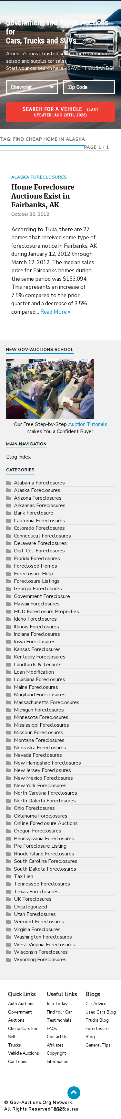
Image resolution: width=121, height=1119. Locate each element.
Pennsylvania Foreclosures (44, 838)
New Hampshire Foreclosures (47, 762)
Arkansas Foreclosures (40, 505)
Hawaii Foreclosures (37, 603)
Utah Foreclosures (35, 914)
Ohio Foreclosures (34, 808)
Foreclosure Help (33, 573)
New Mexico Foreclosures (43, 778)
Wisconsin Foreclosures (41, 952)
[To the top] (73, 1092)
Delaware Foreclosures (40, 543)
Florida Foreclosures (37, 558)
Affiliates (55, 1045)
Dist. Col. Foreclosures (39, 550)
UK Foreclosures (33, 899)
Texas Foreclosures (36, 891)
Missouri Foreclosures (38, 732)
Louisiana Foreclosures (39, 679)
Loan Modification (34, 672)
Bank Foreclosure (33, 512)
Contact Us (57, 1037)
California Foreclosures (39, 520)
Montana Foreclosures (39, 740)
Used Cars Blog (101, 1012)
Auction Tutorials (87, 424)
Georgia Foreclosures (38, 588)
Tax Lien (23, 876)
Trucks (14, 1045)
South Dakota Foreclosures (45, 869)
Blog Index (18, 457)
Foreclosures (64, 1109)
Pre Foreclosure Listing (40, 846)
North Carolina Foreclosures (45, 793)
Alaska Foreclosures (39, 177)
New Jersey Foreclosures (42, 770)
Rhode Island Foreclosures (44, 853)
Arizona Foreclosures (38, 498)
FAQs (52, 1029)
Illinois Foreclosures (36, 626)
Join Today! (57, 1004)
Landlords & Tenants (38, 664)
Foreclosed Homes (35, 566)
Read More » (55, 312)
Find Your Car (59, 1012)
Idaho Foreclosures (35, 619)
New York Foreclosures (40, 785)
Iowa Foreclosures (34, 641)
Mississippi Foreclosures (41, 725)
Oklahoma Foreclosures (40, 816)
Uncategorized (30, 906)
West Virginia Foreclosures (44, 944)
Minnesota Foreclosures (41, 717)
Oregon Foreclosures (37, 830)
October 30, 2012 (30, 214)
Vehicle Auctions (23, 1053)
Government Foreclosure (42, 596)
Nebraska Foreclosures (40, 747)
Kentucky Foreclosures (40, 656)
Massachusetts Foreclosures (46, 702)
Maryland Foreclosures (40, 694)
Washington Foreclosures (43, 936)
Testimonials (59, 1020)
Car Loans (17, 1062)
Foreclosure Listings (37, 581)
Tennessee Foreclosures (42, 883)
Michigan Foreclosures (39, 709)
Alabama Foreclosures (39, 482)
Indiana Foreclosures (37, 634)
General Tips (98, 1045)
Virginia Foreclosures (37, 929)
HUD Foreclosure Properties (46, 611)
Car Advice (96, 1004)
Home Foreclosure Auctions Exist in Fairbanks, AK (43, 196)
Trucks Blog (97, 1020)
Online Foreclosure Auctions (46, 823)
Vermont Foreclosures (39, 921)
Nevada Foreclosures (38, 755)
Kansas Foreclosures (37, 649)
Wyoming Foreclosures (40, 959)
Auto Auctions (21, 1004)
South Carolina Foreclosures (45, 861)
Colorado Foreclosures (39, 528)
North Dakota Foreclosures (45, 800)
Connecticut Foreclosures (42, 535)
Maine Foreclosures (36, 687)
